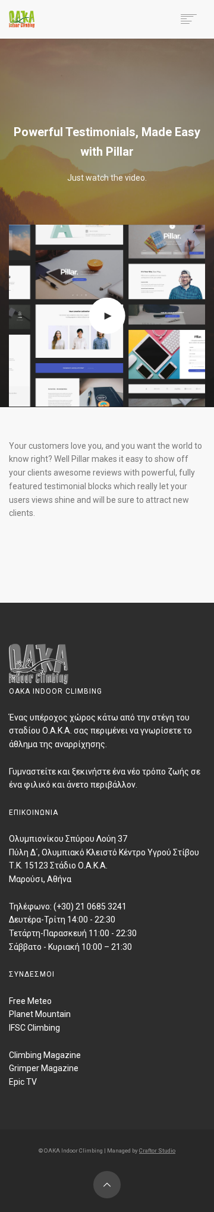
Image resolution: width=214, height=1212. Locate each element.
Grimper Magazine (43, 1068)
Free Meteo (30, 1001)
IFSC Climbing (34, 1027)
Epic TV (23, 1082)
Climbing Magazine (45, 1055)
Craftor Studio (157, 1150)
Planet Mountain (40, 1014)
